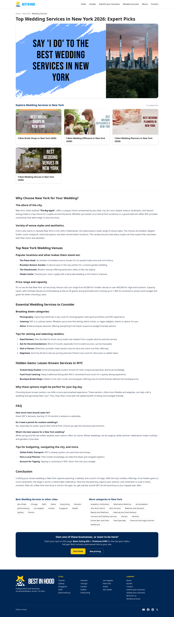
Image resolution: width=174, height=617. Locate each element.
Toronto (31, 512)
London (51, 508)
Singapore (63, 508)
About (145, 4)
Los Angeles (39, 508)
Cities (83, 4)
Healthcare (95, 524)
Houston (77, 504)
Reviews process (131, 4)
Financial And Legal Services (142, 520)
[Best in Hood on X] (157, 609)
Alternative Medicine (122, 504)
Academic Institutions (100, 504)
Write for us (131, 595)
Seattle (75, 508)
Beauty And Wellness (100, 512)
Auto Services (115, 508)
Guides (92, 4)
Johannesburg (23, 508)
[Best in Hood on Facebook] (148, 609)
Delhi (44, 504)
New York (26, 13)
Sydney (20, 512)
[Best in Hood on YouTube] (143, 609)
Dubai (53, 504)
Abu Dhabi (21, 504)
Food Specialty (119, 520)
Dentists (135, 516)
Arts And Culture (98, 508)
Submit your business (109, 4)
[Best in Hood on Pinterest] (152, 609)
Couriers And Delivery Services (104, 516)
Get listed (78, 551)
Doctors (124, 516)
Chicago (34, 504)
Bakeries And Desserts (134, 508)
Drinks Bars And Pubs (100, 520)
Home (18, 13)
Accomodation (142, 504)
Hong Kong (65, 504)
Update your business (135, 592)
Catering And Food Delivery (124, 512)
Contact (154, 4)
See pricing (95, 551)
